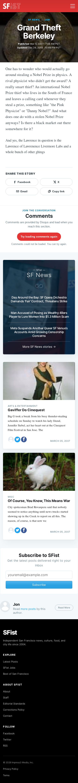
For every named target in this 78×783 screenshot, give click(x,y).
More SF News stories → (39, 346)
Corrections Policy (13, 709)
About (6, 691)
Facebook (9, 733)
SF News (34, 19)
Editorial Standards (14, 703)
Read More (64, 607)
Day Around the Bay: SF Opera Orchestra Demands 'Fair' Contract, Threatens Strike (39, 299)
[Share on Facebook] (24, 439)
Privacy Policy (10, 768)
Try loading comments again (39, 236)
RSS (5, 745)
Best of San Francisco (16, 673)
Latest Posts (10, 661)
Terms (6, 775)
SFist (10, 632)
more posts (28, 609)
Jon (47, 19)
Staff (6, 697)
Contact (7, 715)
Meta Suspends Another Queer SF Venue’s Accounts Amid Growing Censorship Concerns (39, 332)
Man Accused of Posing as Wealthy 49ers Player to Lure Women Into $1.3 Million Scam (39, 314)
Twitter (7, 739)
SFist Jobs (9, 667)
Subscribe (39, 585)
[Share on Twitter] (17, 439)
